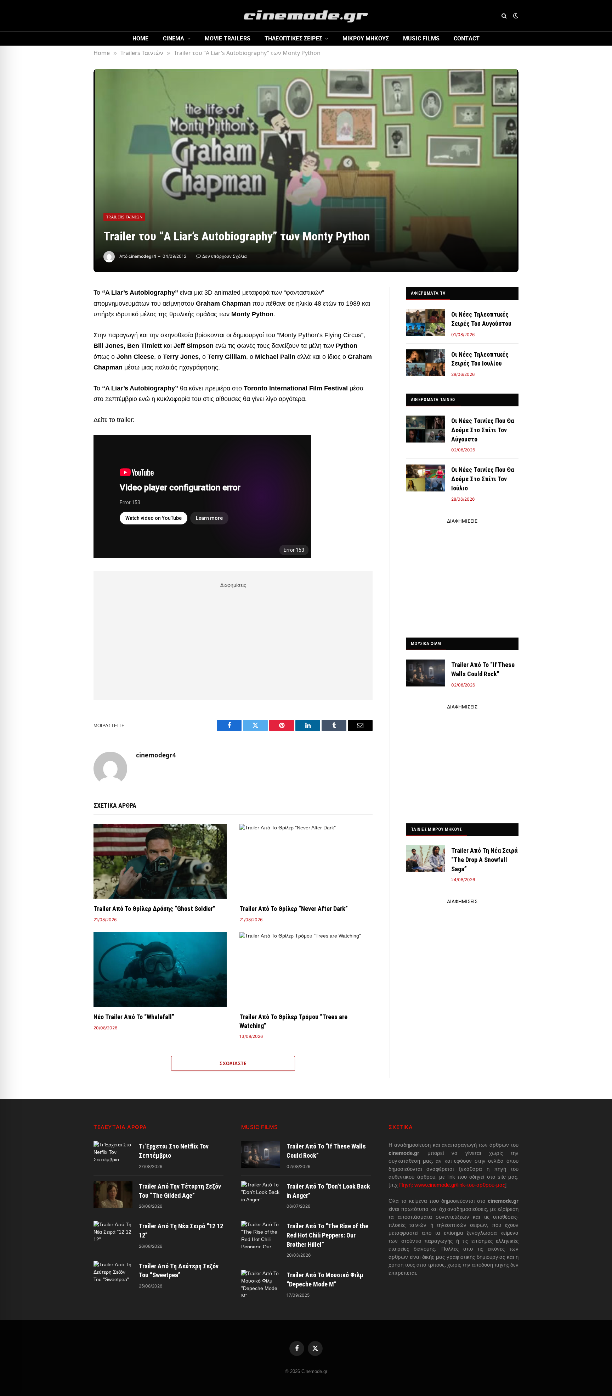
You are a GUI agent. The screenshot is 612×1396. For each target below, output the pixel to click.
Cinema (174, 38)
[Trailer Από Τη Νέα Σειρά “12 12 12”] (113, 1234)
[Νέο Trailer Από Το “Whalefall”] (160, 969)
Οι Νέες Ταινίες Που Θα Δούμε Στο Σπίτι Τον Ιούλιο (482, 478)
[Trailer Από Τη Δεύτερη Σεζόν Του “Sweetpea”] (113, 1274)
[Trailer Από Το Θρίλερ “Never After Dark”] (306, 861)
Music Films (421, 38)
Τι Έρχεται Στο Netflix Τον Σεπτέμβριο (174, 1150)
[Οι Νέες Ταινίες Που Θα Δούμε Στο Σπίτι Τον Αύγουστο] (425, 429)
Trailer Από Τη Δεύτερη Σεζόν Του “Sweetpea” (179, 1270)
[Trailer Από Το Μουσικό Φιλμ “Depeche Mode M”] (260, 1283)
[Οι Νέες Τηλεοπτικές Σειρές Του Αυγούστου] (425, 322)
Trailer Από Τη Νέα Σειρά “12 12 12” (181, 1230)
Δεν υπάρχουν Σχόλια (224, 256)
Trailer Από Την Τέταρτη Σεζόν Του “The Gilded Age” (180, 1191)
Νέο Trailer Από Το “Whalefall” (134, 1016)
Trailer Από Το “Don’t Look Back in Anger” (328, 1191)
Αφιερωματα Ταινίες (433, 399)
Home (140, 38)
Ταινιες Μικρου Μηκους (436, 829)
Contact (467, 38)
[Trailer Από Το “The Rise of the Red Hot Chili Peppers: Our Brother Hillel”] (260, 1234)
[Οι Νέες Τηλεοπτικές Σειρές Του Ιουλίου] (425, 362)
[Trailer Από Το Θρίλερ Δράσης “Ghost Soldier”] (160, 861)
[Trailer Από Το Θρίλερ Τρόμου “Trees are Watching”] (306, 969)
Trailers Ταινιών (124, 216)
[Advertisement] (233, 640)
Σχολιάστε (233, 1063)
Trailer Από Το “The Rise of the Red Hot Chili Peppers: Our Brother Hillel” (327, 1235)
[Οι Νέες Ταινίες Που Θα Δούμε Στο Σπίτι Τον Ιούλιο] (425, 478)
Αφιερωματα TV (428, 293)
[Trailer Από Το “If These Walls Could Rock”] (425, 673)
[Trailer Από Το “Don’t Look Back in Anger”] (260, 1194)
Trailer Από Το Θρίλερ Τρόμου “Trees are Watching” (293, 1021)
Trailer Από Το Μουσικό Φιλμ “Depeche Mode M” (325, 1279)
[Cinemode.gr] (306, 15)
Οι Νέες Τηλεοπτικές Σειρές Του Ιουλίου (480, 359)
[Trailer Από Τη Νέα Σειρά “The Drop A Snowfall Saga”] (425, 858)
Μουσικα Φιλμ (426, 643)
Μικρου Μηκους (365, 38)
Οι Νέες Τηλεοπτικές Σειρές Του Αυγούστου (481, 319)
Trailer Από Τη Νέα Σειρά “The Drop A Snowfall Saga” (484, 859)
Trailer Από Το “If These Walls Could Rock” (483, 669)
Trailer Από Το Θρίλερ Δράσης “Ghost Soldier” (154, 908)
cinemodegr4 (142, 256)
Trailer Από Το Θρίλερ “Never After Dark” (293, 908)
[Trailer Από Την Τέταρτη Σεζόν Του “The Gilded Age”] (113, 1194)
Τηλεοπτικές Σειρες (293, 38)
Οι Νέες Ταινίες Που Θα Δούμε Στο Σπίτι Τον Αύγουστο (482, 430)
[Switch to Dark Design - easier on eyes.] (514, 15)
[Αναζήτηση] (504, 16)
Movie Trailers (227, 38)
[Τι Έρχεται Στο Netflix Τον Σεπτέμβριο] (113, 1154)
